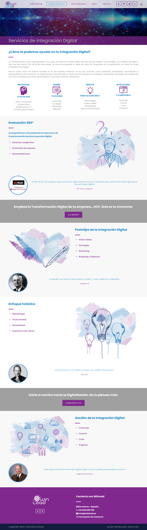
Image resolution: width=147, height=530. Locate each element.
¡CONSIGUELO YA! (73, 403)
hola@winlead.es (87, 513)
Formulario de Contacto (90, 516)
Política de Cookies (133, 527)
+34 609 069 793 (86, 510)
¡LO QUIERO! (73, 215)
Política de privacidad (120, 527)
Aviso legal (110, 527)
